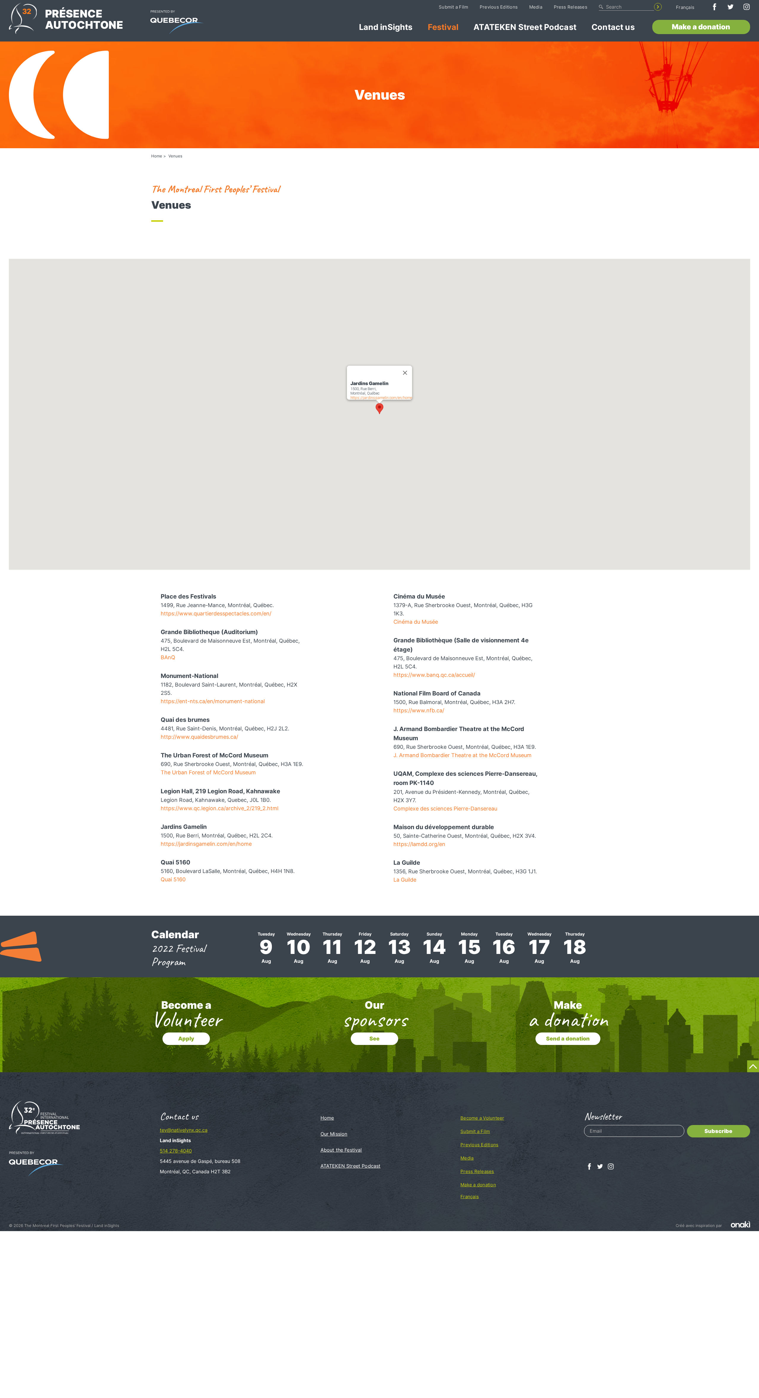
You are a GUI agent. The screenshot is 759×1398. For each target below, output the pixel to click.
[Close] (405, 373)
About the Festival (341, 1150)
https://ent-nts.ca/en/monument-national (213, 701)
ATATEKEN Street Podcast (524, 27)
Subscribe (718, 1131)
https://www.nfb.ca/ (418, 710)
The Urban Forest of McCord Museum (208, 772)
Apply (186, 1038)
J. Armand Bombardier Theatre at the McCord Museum (462, 755)
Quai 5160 (173, 879)
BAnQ (168, 657)
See (374, 1038)
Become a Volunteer (482, 1118)
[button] (379, 408)
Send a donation (568, 1038)
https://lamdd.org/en (419, 844)
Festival (443, 27)
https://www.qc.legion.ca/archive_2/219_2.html (219, 808)
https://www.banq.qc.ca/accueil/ (434, 675)
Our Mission (333, 1134)
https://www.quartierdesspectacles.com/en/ (216, 613)
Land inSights (386, 27)
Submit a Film (453, 7)
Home (156, 156)
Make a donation (701, 27)
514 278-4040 (176, 1151)
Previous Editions (499, 7)
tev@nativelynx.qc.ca (184, 1130)
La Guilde (404, 880)
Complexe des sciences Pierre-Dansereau (445, 808)
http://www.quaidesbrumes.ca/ (199, 737)
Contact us (613, 27)
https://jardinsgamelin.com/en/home (381, 397)
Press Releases (570, 7)
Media (535, 7)
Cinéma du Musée (415, 622)
